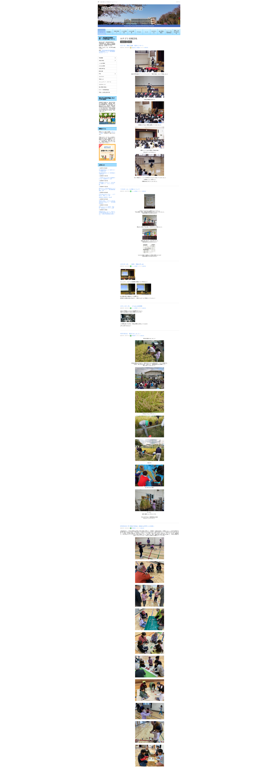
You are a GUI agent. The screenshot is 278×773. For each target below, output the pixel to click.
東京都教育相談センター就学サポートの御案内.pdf (107, 170)
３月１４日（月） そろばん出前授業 (131, 306)
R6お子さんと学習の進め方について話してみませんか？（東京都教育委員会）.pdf (107, 189)
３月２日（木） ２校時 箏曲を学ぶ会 (132, 264)
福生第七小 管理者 (136, 47)
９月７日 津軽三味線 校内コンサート (132, 45)
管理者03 (134, 335)
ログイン (178, 2)
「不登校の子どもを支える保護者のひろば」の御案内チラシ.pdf (107, 178)
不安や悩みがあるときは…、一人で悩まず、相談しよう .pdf (107, 195)
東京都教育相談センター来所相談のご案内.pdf (107, 173)
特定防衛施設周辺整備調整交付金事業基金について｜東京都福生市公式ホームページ (107, 51)
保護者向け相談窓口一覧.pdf (105, 197)
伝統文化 (146, 47)
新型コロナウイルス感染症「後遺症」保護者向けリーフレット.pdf (106, 207)
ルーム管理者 (134, 191)
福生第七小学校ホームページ (108, 2)
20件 (129, 42)
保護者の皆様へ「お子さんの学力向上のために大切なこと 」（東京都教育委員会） (107, 202)
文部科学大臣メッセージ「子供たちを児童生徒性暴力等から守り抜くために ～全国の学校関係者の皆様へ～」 (107, 213)
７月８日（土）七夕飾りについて (130, 189)
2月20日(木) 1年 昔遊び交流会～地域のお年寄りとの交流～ (137, 526)
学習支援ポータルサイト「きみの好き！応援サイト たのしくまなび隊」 (107, 183)
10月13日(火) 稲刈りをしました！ (130, 333)
